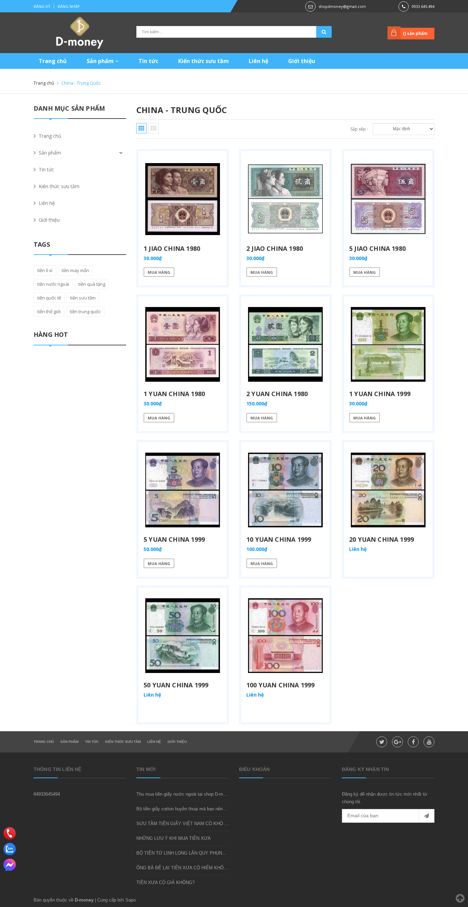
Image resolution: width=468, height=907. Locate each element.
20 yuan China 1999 (381, 539)
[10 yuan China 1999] (285, 490)
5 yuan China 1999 (174, 539)
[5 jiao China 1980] (388, 199)
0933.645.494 (423, 6)
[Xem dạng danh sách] (153, 128)
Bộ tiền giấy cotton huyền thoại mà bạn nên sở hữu (187, 808)
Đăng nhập (69, 6)
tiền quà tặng (91, 284)
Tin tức (148, 61)
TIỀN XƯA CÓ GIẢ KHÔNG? (165, 882)
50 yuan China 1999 (176, 685)
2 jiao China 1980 (274, 248)
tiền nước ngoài (53, 284)
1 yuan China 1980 (174, 394)
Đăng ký (42, 6)
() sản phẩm (415, 33)
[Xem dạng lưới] (141, 128)
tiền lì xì (44, 270)
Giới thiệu (301, 61)
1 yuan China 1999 (379, 394)
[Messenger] (9, 865)
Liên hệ (258, 61)
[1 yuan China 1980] (183, 344)
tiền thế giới (49, 311)
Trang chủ (53, 61)
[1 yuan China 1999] (388, 344)
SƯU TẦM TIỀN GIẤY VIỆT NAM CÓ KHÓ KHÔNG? (189, 823)
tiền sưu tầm (83, 298)
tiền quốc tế (49, 298)
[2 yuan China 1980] (285, 344)
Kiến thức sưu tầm (203, 61)
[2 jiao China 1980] (285, 199)
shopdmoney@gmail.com (342, 6)
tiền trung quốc (85, 311)
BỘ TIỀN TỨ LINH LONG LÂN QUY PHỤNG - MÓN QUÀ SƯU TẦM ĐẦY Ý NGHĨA (220, 853)
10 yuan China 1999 (278, 539)
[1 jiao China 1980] (183, 199)
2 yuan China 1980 (277, 394)
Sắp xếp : (359, 129)
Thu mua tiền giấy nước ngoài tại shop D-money (184, 794)
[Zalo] (9, 849)
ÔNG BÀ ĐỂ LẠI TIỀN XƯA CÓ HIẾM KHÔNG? (184, 867)
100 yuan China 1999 (280, 685)
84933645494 (47, 794)
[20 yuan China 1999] (388, 490)
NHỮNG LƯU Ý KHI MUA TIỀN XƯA (173, 838)
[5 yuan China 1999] (183, 490)
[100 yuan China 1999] (285, 635)
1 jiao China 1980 (172, 248)
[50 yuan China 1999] (183, 635)
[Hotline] (9, 833)
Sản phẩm (101, 61)
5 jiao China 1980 (377, 248)
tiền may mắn (75, 270)
